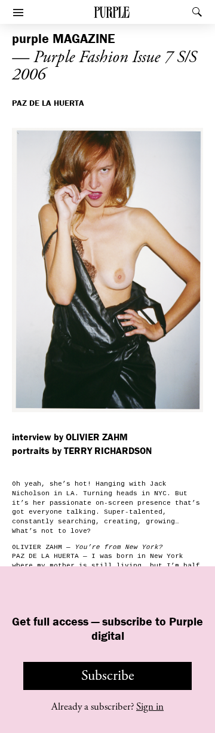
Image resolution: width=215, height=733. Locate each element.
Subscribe (107, 676)
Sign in (150, 706)
